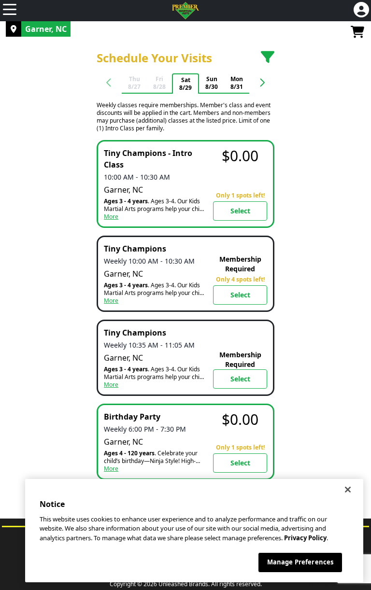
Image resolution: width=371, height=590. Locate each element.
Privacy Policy (305, 538)
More (111, 217)
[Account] (361, 10)
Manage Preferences (300, 562)
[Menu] (9, 10)
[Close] (347, 489)
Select (240, 210)
